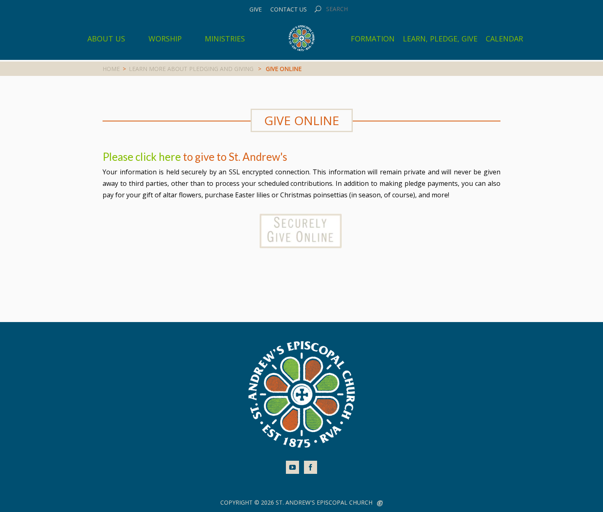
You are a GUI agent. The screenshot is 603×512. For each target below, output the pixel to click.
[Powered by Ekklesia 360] (380, 503)
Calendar (504, 38)
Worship (165, 38)
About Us (106, 38)
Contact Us (288, 9)
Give (255, 9)
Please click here (142, 156)
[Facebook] (310, 467)
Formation (373, 38)
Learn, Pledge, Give (440, 38)
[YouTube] (292, 467)
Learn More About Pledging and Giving (191, 69)
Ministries (225, 38)
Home (111, 69)
